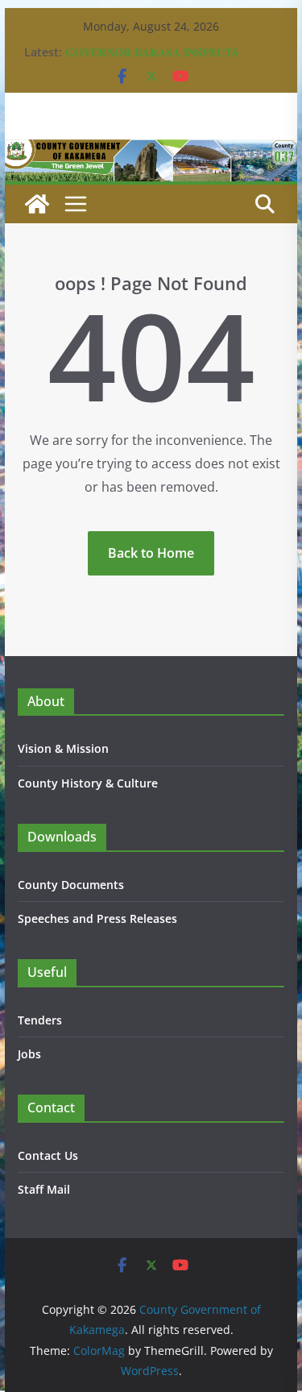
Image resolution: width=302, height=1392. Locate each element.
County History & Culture (88, 783)
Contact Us (48, 1155)
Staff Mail (44, 1189)
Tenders (40, 1020)
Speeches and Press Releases (97, 918)
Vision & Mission (63, 748)
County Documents (71, 884)
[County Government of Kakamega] (151, 151)
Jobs (29, 1054)
